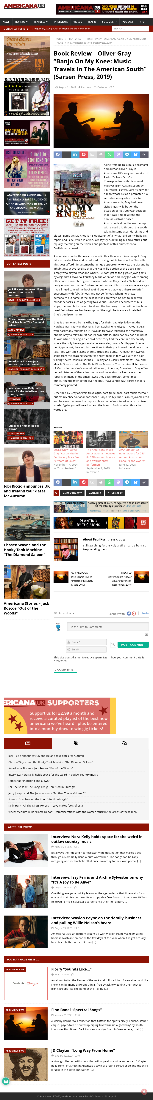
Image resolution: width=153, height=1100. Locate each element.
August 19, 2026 (63, 887)
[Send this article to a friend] (92, 154)
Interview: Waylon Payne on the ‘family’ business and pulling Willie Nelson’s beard (96, 920)
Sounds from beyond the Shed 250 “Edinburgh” (38, 799)
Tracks (92, 21)
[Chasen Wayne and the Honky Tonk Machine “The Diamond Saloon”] (27, 523)
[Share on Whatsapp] (109, 154)
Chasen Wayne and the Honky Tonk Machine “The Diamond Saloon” (26, 322)
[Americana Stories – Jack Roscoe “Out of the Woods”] (27, 357)
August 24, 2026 (27, 300)
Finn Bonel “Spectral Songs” (76, 1009)
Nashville (94, 493)
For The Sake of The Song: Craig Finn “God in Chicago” (41, 787)
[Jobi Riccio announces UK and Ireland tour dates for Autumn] (27, 465)
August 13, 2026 (63, 928)
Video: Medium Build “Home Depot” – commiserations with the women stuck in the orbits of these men (72, 812)
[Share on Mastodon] (118, 154)
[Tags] (76, 743)
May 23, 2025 (62, 974)
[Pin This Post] (83, 154)
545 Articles (118, 539)
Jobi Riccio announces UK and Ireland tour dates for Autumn (26, 292)
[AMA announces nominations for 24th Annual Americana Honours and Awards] (133, 439)
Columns (108, 21)
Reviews (20, 21)
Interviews (61, 21)
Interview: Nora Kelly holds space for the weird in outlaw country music (26, 391)
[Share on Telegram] (127, 154)
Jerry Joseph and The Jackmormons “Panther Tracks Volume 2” (46, 793)
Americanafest (72, 493)
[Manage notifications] (144, 1092)
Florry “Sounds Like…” (71, 969)
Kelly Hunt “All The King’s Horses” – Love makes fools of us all (46, 805)
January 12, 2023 (64, 1055)
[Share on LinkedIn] (75, 154)
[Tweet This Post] (66, 154)
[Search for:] (130, 28)
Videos (78, 21)
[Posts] (28, 743)
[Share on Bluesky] (135, 154)
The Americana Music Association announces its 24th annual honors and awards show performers (100, 457)
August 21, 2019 (67, 87)
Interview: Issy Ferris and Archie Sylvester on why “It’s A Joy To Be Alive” (97, 880)
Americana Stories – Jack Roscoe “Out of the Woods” (24, 363)
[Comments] (124, 743)
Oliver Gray (115, 493)
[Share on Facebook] (58, 154)
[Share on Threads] (144, 154)
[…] (139, 861)
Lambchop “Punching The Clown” (24, 427)
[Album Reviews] (26, 983)
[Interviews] (26, 850)
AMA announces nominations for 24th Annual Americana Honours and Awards (132, 455)
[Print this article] (101, 154)
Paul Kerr (86, 87)
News (6, 21)
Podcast (127, 21)
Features (39, 21)
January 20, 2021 (64, 1015)
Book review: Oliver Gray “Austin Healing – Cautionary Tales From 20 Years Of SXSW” (67, 455)
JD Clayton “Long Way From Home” (83, 1050)
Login (145, 613)
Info (142, 21)
